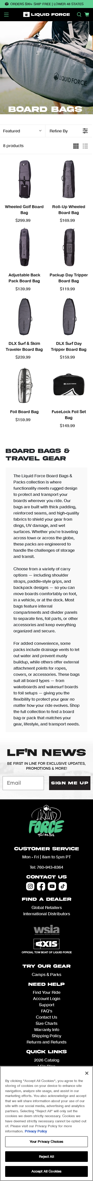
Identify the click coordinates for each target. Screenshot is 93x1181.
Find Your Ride (46, 992)
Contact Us (46, 877)
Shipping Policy (46, 1035)
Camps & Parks (46, 974)
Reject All (46, 1156)
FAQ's (46, 1010)
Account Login (46, 998)
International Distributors (46, 913)
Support (46, 1004)
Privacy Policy (36, 1131)
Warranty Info (46, 1029)
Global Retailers (47, 907)
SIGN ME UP (69, 783)
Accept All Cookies (46, 1171)
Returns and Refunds (46, 1041)
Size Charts (46, 1023)
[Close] (86, 1073)
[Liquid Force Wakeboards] (46, 15)
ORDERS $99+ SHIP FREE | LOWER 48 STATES (46, 4)
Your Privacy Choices (47, 1141)
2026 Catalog (46, 1059)
